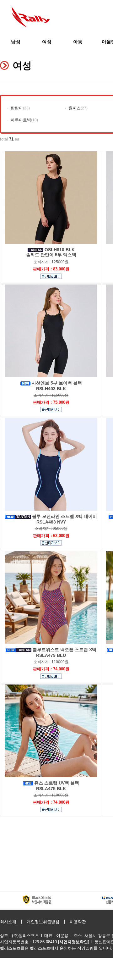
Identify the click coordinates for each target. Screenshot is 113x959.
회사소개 (8, 921)
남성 (15, 41)
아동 (78, 41)
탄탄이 (17, 108)
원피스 (74, 108)
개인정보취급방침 (43, 921)
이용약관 (78, 921)
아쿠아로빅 (21, 120)
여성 (46, 41)
